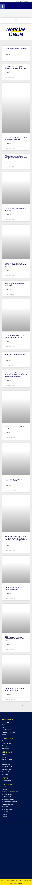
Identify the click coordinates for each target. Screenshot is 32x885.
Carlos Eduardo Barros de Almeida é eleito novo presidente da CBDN (15, 264)
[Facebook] (3, 1)
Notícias (4, 734)
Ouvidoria (4, 816)
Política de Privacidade (8, 732)
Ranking (4, 746)
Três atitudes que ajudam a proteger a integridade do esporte (16, 157)
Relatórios (5, 806)
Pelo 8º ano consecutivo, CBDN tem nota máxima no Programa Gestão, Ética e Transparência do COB (16, 539)
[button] (22, 5)
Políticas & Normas (7, 804)
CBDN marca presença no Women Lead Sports (13, 588)
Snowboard (5, 757)
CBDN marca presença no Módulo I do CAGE (13, 480)
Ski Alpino (4, 754)
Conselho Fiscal (6, 796)
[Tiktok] (11, 1)
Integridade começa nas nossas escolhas (15, 355)
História (4, 725)
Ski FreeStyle (6, 764)
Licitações (5, 811)
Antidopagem (5, 748)
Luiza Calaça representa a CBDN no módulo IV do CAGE (16, 138)
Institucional (5, 722)
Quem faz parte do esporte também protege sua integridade (15, 67)
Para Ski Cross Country (9, 767)
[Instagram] (5, 1)
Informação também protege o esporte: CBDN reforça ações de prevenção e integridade (16, 374)
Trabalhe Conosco (7, 730)
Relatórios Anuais (7, 809)
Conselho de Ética (7, 794)
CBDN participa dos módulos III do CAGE (15, 209)
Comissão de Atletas (8, 799)
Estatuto (4, 789)
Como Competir (6, 743)
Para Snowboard (6, 769)
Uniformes (5, 774)
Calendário (5, 741)
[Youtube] (9, 1)
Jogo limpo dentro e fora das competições (14, 284)
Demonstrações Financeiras (10, 801)
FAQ (3, 727)
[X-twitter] (7, 1)
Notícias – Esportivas (8, 772)
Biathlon (4, 762)
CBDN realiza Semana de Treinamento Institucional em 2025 (14, 638)
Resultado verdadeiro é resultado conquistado (16, 49)
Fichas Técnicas (6, 780)
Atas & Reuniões (7, 787)
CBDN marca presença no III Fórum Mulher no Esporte (14, 336)
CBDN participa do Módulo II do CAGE (15, 427)
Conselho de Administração (10, 791)
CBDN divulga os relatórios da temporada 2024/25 (15, 689)
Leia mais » (8, 54)
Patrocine (4, 814)
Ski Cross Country (7, 759)
